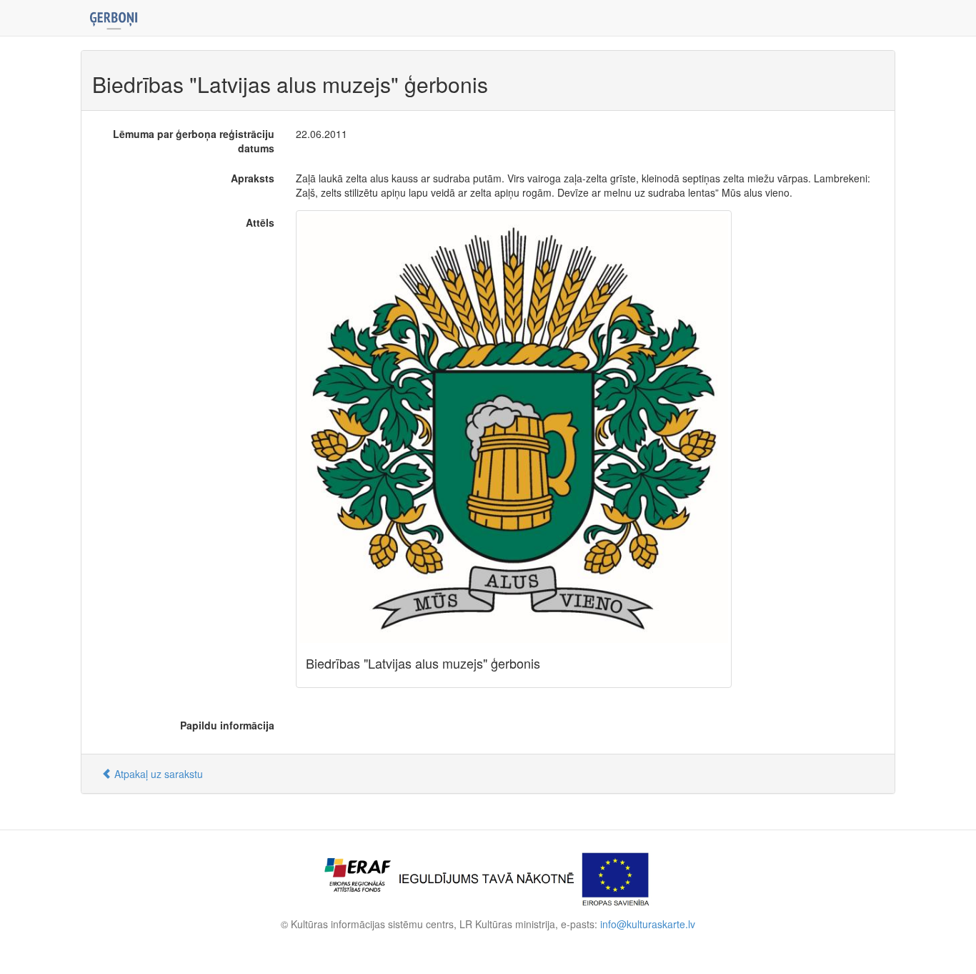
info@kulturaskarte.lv (647, 924)
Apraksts (252, 178)
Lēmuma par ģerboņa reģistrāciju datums (193, 141)
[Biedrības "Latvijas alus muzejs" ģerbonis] (513, 428)
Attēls (260, 222)
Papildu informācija (227, 725)
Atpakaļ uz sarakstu (157, 774)
